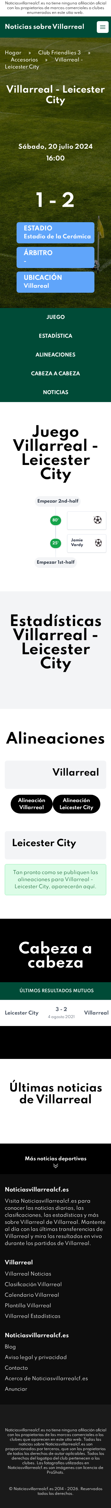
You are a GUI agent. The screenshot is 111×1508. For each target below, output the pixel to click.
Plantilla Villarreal (28, 1305)
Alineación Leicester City (76, 804)
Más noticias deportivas (55, 1158)
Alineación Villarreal (31, 804)
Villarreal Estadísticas (32, 1316)
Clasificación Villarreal (33, 1284)
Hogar (13, 53)
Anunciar (16, 1389)
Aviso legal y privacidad (36, 1357)
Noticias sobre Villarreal (44, 27)
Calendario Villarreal (32, 1295)
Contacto (16, 1368)
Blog (10, 1347)
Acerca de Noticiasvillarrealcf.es (46, 1378)
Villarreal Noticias (28, 1274)
